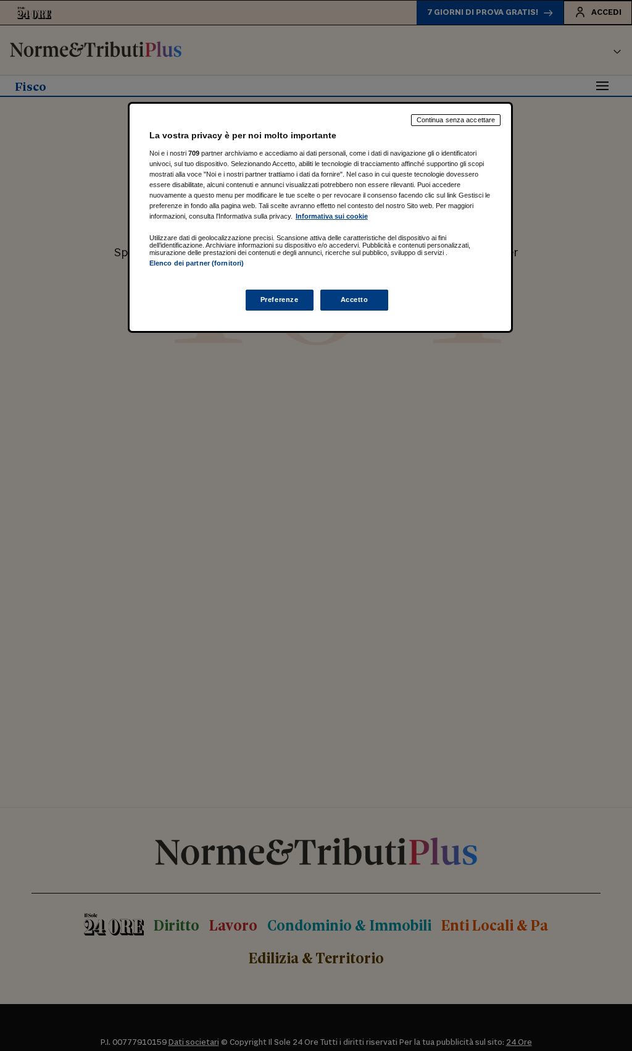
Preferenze (279, 299)
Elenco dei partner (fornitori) (196, 263)
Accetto (354, 299)
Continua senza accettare (456, 120)
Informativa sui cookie (332, 216)
